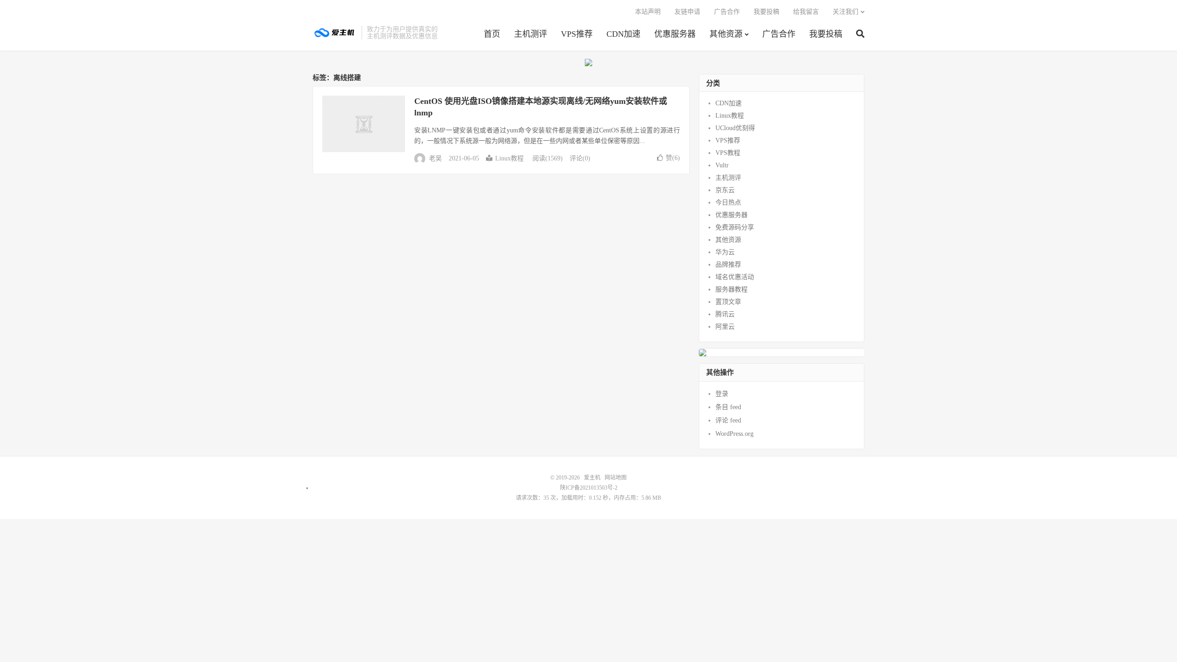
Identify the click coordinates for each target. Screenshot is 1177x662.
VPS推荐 (577, 34)
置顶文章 (728, 301)
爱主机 (335, 32)
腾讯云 (725, 314)
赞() (673, 157)
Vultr (722, 165)
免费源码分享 (734, 227)
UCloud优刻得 (735, 128)
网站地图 (616, 477)
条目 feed (728, 407)
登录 (721, 393)
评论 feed (728, 420)
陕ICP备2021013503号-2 (588, 488)
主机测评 (530, 34)
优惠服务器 (675, 34)
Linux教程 (509, 158)
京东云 (725, 190)
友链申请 (687, 11)
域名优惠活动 (734, 277)
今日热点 (728, 202)
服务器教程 (731, 289)
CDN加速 (623, 34)
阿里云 (725, 326)
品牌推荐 (728, 264)
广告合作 (778, 34)
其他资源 (726, 34)
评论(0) (580, 158)
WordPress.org (734, 433)
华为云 (725, 252)
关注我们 (845, 11)
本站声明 (648, 11)
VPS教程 (727, 152)
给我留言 (806, 11)
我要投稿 (825, 34)
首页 (492, 34)
